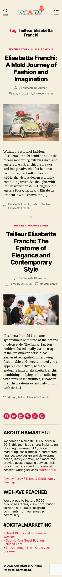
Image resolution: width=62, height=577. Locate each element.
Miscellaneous (42, 49)
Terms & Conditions (39, 478)
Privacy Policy (13, 478)
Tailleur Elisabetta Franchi (33, 397)
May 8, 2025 (20, 93)
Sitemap (9, 482)
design (12, 397)
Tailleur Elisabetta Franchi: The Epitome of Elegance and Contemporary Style (31, 251)
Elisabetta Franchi (19, 204)
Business (19, 225)
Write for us (47, 470)
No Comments (44, 93)
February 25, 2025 (21, 283)
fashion (36, 204)
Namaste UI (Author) (35, 87)
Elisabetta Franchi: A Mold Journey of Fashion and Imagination (31, 68)
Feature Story (19, 49)
